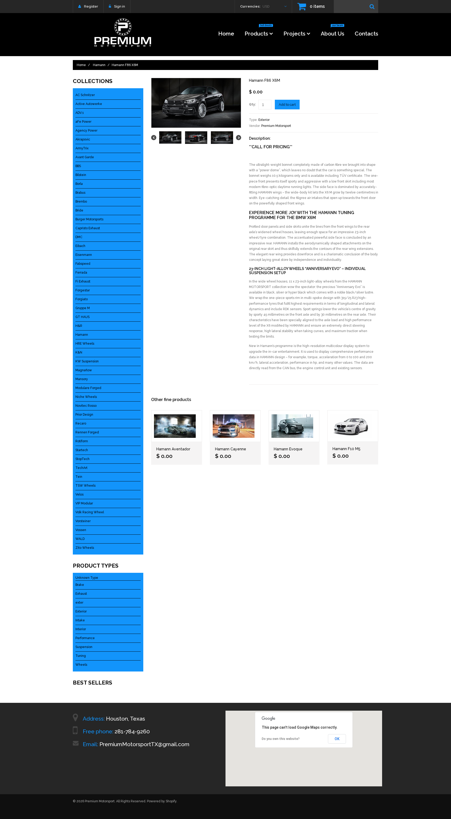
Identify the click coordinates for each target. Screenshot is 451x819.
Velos (79, 494)
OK (337, 739)
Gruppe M (82, 308)
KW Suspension (87, 361)
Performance (85, 638)
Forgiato (81, 299)
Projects (294, 33)
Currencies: (250, 6)
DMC (78, 237)
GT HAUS (82, 317)
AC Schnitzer (85, 95)
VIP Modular (84, 503)
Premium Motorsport (276, 126)
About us (332, 32)
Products (258, 32)
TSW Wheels (85, 485)
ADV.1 (79, 113)
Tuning (80, 656)
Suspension (83, 647)
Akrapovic (82, 139)
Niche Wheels (86, 397)
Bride (79, 210)
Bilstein (80, 175)
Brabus (80, 193)
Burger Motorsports (89, 219)
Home (226, 33)
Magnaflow (83, 370)
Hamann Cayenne (230, 449)
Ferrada (81, 272)
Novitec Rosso (86, 406)
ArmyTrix (81, 148)
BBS (78, 166)
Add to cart (287, 105)
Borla (79, 184)
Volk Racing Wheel (89, 512)
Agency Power (86, 130)
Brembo (81, 201)
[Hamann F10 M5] (352, 426)
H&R (78, 326)
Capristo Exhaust (87, 228)
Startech (81, 450)
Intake (80, 620)
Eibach (80, 246)
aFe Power (83, 121)
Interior (80, 629)
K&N (78, 352)
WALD (80, 539)
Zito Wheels (84, 548)
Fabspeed (82, 264)
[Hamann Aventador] (176, 426)
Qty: (252, 104)
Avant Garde (84, 157)
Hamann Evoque (288, 449)
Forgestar (82, 290)
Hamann (99, 65)
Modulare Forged (88, 388)
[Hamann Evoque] (294, 426)
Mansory (81, 379)
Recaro (80, 423)
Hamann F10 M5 (346, 449)
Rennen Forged (87, 432)
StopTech (82, 459)
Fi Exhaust (82, 281)
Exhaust (81, 594)
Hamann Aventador (173, 449)
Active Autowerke (88, 104)
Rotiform (81, 441)
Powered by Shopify (161, 801)
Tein (78, 477)
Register (91, 6)
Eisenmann (83, 255)
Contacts (366, 33)
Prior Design (84, 414)
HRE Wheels (84, 343)
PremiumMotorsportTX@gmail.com (144, 744)
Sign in (119, 6)
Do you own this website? (281, 739)
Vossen (80, 530)
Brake (79, 585)
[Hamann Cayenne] (235, 426)
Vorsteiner (83, 521)
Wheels (81, 665)
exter (79, 602)
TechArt (81, 468)
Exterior (264, 120)
